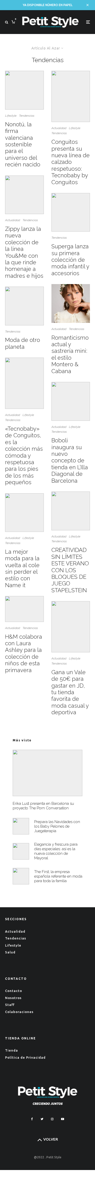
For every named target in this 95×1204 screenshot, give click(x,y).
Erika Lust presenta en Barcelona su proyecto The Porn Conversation (43, 805)
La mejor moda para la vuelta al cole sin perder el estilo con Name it (22, 568)
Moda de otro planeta (22, 343)
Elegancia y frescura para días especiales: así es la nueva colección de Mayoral (56, 851)
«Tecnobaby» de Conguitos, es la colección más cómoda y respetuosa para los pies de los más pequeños (24, 455)
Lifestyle (10, 115)
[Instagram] (52, 1119)
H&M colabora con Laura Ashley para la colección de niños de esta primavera (23, 653)
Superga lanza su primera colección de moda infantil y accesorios (70, 259)
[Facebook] (32, 1119)
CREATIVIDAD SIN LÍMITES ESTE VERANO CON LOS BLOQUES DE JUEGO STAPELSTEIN (70, 570)
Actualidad (12, 220)
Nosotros (13, 998)
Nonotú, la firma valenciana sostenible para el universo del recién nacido (22, 144)
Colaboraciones (19, 1012)
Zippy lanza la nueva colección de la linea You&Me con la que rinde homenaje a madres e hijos (24, 252)
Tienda (11, 1050)
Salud (10, 952)
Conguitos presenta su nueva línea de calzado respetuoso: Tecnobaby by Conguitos (70, 161)
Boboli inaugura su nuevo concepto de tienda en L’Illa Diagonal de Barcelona (69, 460)
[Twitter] (42, 1119)
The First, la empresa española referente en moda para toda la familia (58, 876)
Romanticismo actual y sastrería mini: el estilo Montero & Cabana (70, 354)
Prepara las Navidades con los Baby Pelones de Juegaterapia (57, 826)
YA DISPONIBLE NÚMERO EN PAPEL (47, 5)
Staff (9, 1004)
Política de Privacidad (25, 1057)
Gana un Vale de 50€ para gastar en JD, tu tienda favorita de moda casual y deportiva (70, 692)
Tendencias (26, 115)
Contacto (13, 990)
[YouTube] (62, 1119)
